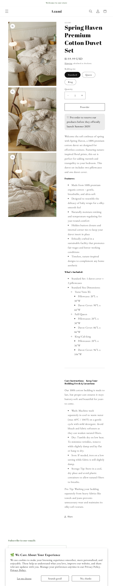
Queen (88, 74)
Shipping (68, 63)
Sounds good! (55, 578)
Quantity (69, 89)
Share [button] (70, 516)
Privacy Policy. (18, 570)
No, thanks (85, 578)
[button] (6, 11)
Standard (72, 74)
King (70, 82)
